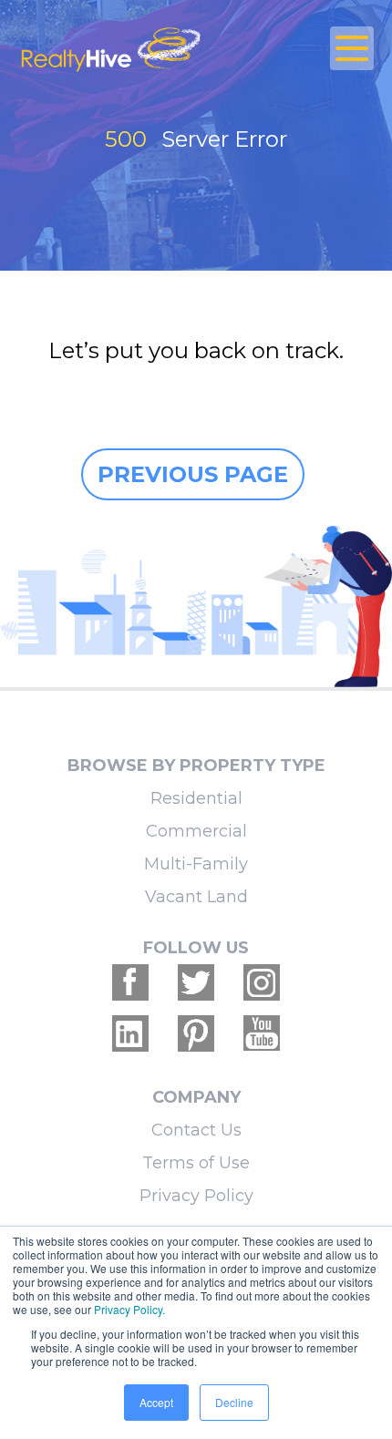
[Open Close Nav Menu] (352, 48)
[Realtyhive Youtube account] (261, 1033)
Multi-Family (196, 864)
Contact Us (196, 1130)
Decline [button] (234, 1402)
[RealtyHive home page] (136, 47)
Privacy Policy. (129, 1309)
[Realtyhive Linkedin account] (130, 1033)
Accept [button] (156, 1402)
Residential (196, 798)
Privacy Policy (196, 1196)
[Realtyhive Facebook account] (130, 982)
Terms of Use (196, 1163)
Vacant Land (196, 897)
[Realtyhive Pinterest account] (196, 1033)
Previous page (193, 474)
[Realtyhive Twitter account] (196, 982)
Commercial (196, 831)
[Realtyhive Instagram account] (261, 982)
